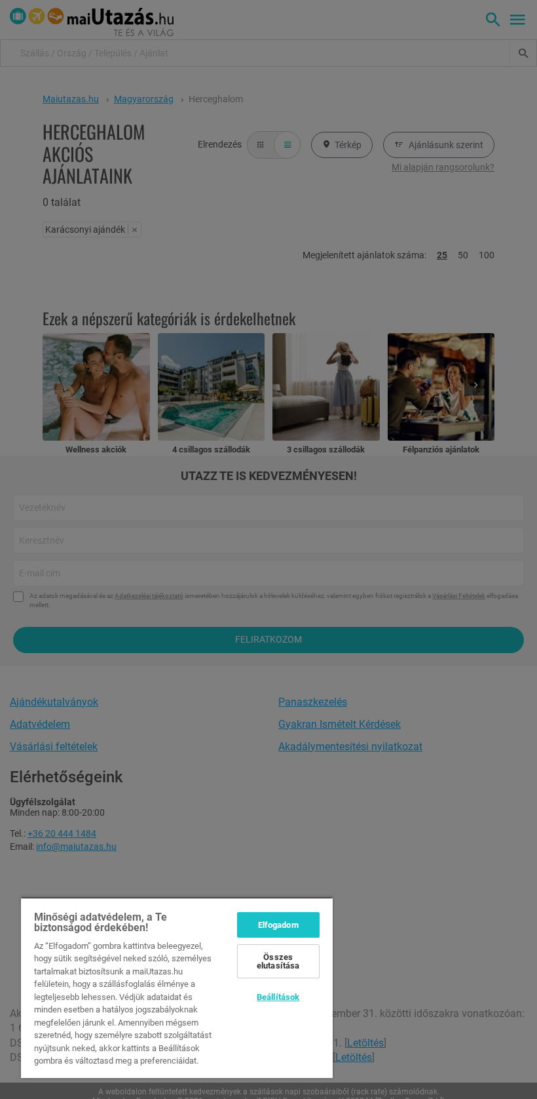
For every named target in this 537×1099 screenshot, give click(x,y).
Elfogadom (278, 925)
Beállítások (278, 997)
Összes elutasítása (278, 961)
